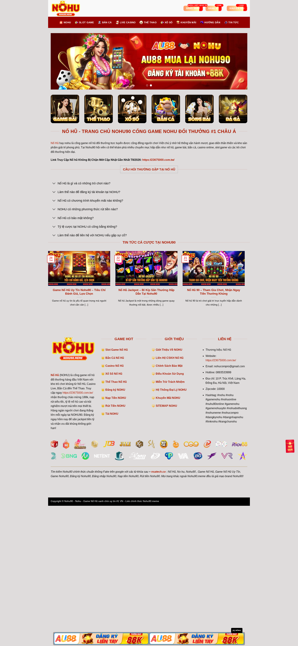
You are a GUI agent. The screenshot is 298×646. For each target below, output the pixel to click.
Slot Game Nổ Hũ (116, 490)
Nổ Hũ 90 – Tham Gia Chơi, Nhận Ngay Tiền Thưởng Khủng (213, 432)
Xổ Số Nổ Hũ (113, 514)
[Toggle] (54, 324)
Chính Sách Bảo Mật (169, 506)
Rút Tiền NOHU (115, 546)
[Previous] (59, 131)
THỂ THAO (150, 22)
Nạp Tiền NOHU (115, 538)
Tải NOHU (111, 554)
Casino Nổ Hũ (114, 506)
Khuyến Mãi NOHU (168, 538)
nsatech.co (158, 611)
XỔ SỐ (168, 22)
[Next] (239, 131)
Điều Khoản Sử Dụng (170, 514)
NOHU (67, 22)
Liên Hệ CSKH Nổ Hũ (169, 498)
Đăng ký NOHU (115, 530)
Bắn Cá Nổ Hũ (114, 498)
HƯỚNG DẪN (212, 22)
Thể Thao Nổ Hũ (116, 522)
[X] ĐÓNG (237, 630)
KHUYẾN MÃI (188, 22)
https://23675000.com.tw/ (78, 533)
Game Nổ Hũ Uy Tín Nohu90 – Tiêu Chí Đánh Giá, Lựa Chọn (79, 432)
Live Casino (128, 22)
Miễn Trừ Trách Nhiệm (170, 522)
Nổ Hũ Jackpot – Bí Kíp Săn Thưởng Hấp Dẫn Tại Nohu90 (146, 432)
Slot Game (86, 22)
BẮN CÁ (107, 22)
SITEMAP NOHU (166, 546)
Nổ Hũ (55, 283)
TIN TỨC (233, 22)
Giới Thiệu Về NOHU (169, 490)
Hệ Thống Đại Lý (171, 530)
